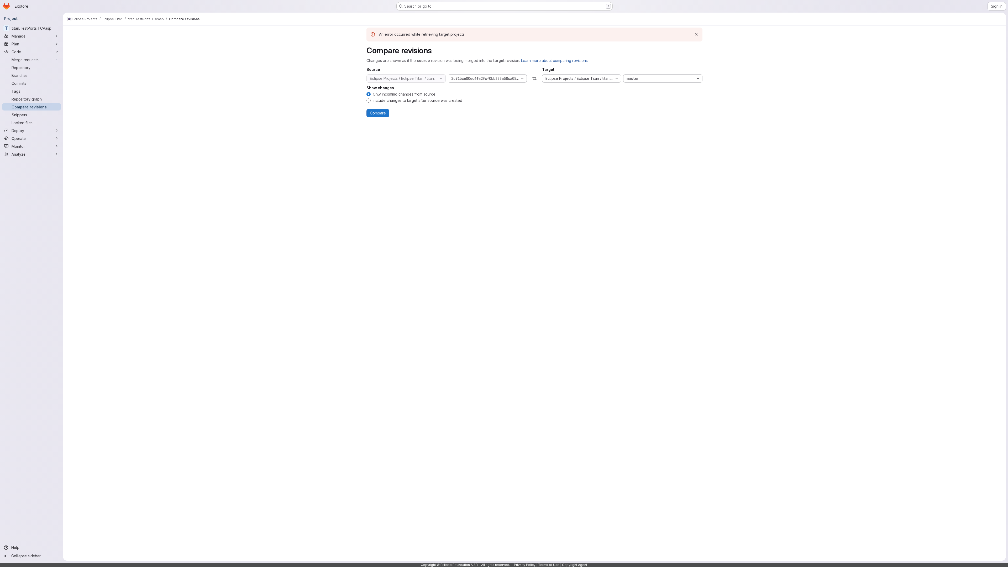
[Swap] (534, 78)
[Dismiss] (696, 34)
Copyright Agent (574, 565)
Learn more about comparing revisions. (555, 60)
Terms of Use (548, 565)
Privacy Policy (525, 565)
